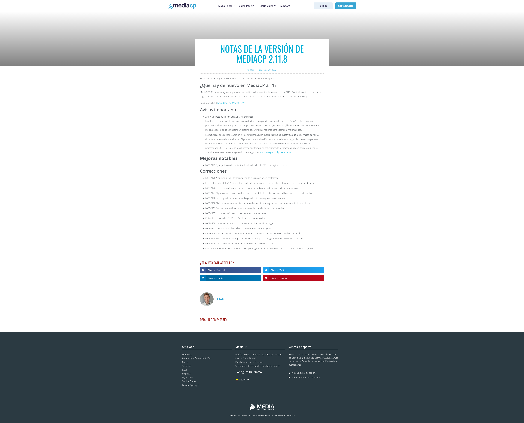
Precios (185, 362)
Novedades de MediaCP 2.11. (231, 102)
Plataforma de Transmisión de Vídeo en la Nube (258, 354)
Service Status (189, 381)
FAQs (184, 369)
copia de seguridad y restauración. (275, 152)
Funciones (187, 354)
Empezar (186, 373)
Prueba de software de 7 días (196, 358)
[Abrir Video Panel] (254, 6)
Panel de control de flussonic (249, 362)
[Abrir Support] (291, 6)
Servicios (186, 366)
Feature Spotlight (190, 385)
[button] (230, 270)
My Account (187, 377)
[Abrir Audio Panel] (234, 6)
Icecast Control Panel (245, 358)
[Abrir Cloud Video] (275, 6)
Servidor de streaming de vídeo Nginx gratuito (257, 366)
